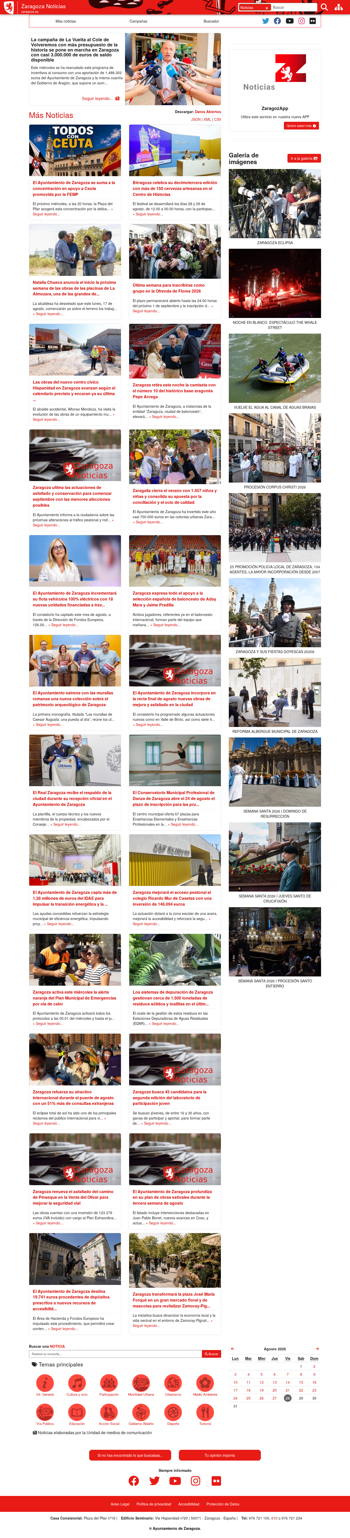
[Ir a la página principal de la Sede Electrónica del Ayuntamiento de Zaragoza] (11, 7)
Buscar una (47, 1346)
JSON (196, 119)
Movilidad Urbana (141, 1394)
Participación (109, 1394)
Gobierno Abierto (141, 1423)
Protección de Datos (223, 1503)
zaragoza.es (29, 11)
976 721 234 (292, 1518)
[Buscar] (324, 7)
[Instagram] (301, 21)
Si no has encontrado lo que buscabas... (130, 1455)
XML (207, 119)
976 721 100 (259, 1518)
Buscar (213, 1354)
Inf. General (45, 1394)
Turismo (205, 1423)
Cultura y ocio (77, 1394)
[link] (233, 1349)
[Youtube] (290, 21)
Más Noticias (51, 114)
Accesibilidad (188, 1503)
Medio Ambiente (205, 1394)
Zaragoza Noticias (43, 6)
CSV (217, 119)
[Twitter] (265, 21)
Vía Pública (45, 1423)
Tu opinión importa (220, 1455)
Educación (77, 1423)
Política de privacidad (154, 1503)
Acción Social (109, 1423)
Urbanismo (173, 1394)
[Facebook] (277, 21)
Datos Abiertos (208, 111)
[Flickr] (313, 21)
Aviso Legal (120, 1503)
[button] (100, 98)
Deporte (173, 1423)
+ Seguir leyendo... (148, 213)
